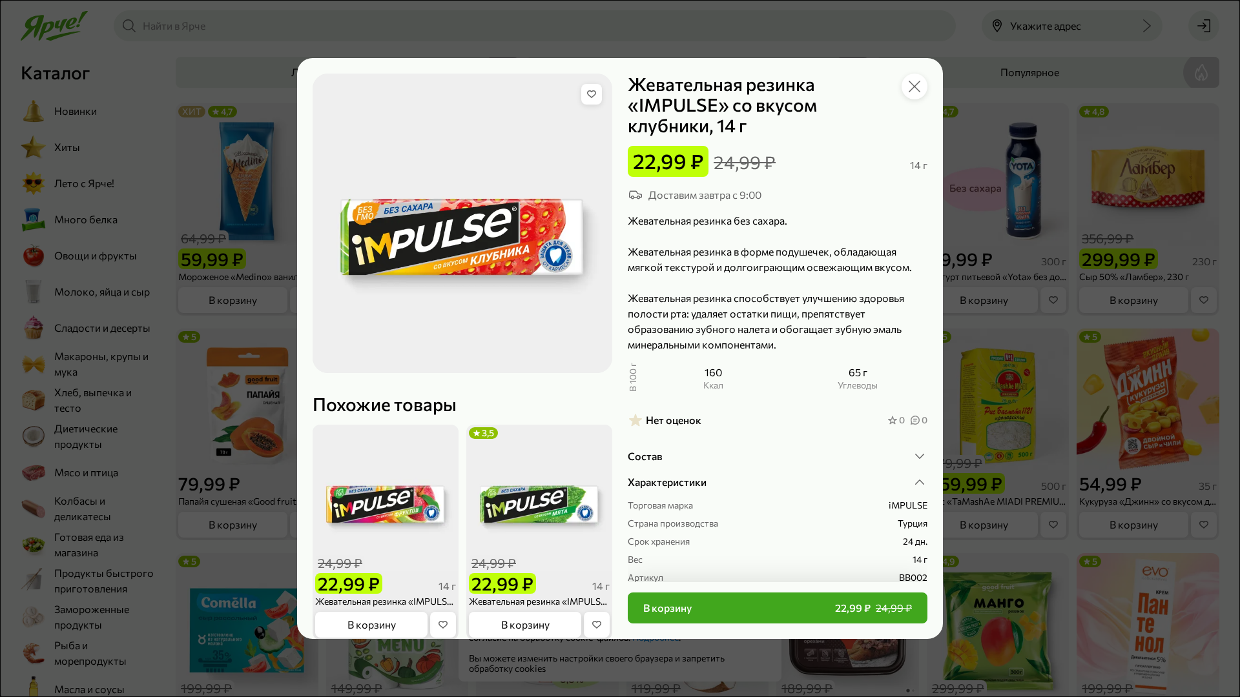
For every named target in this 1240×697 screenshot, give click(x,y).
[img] (591, 94)
